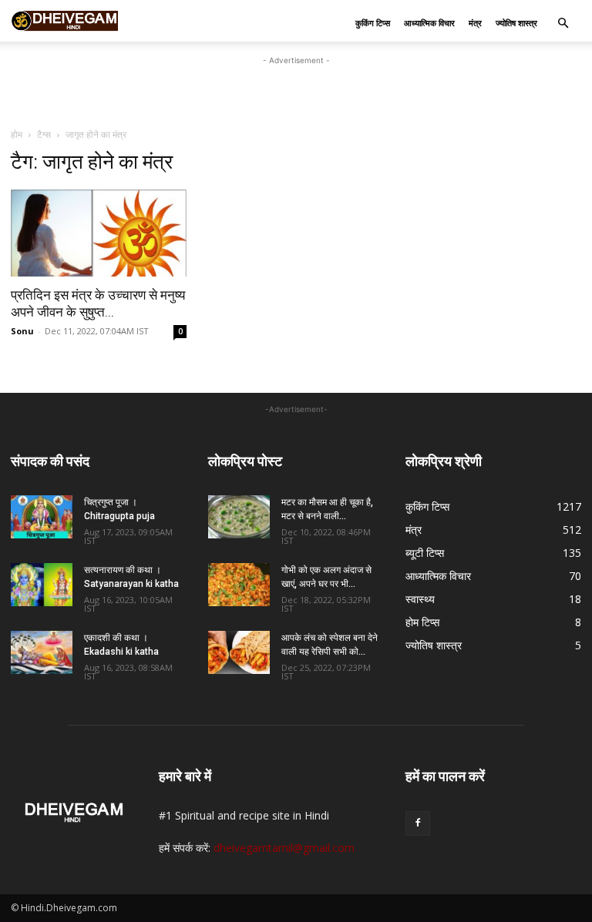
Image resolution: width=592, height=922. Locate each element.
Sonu (22, 331)
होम (16, 134)
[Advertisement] (296, 92)
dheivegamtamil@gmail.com (284, 847)
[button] (562, 23)
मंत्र (475, 22)
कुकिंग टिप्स (372, 22)
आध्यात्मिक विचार (429, 22)
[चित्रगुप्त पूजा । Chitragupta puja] (41, 516)
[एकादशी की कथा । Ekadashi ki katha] (41, 652)
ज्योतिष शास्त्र (516, 22)
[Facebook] (417, 823)
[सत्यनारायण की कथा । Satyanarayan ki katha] (41, 584)
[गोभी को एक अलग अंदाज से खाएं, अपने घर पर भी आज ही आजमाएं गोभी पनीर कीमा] (239, 584)
